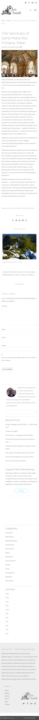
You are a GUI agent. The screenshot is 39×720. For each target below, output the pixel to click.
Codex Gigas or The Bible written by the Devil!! (19, 453)
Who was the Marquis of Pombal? (15, 461)
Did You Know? (9, 545)
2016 (6, 622)
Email (3, 337)
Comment (4, 306)
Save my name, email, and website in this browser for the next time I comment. (19, 359)
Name (3, 329)
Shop (6, 702)
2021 (6, 606)
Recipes (7, 565)
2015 (6, 626)
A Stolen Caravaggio (11, 431)
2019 (6, 614)
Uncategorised (9, 573)
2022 (7, 602)
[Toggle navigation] (35, 10)
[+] (19, 246)
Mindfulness (9, 557)
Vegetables (8, 577)
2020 (7, 610)
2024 (7, 594)
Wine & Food (9, 581)
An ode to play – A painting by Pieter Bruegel (19, 435)
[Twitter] (25, 2)
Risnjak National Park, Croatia (12, 262)
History (7, 553)
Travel (17, 47)
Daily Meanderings (11, 541)
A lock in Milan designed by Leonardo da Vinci (19, 457)
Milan (12, 47)
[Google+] (32, 2)
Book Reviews (9, 537)
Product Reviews (10, 561)
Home (6, 690)
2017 (6, 618)
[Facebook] (29, 2)
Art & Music (9, 533)
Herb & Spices (9, 549)
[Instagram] (36, 2)
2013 (6, 634)
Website (4, 345)
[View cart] (30, 10)
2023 (6, 598)
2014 (6, 630)
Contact (7, 704)
